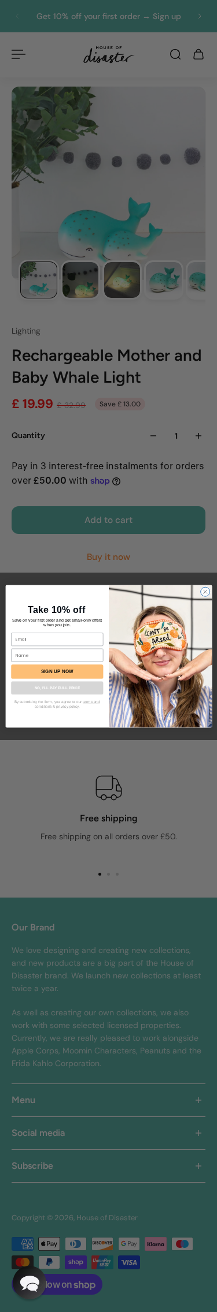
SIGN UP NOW (57, 671)
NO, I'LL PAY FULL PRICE (56, 688)
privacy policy (67, 706)
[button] (29, 1282)
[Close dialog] (204, 591)
